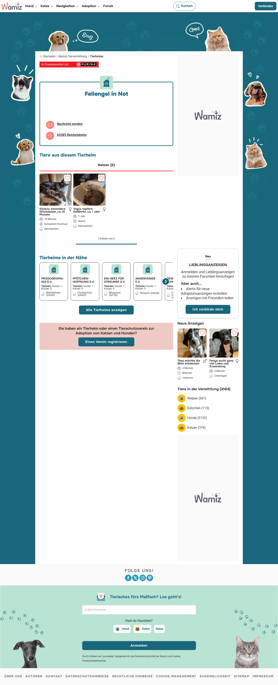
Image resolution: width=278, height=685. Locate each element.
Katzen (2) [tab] (106, 165)
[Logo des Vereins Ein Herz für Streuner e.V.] (116, 269)
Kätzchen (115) (198, 408)
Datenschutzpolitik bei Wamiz (151, 656)
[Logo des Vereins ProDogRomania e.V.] (53, 269)
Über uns (13, 676)
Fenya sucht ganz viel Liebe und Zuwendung (221, 363)
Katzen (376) (196, 427)
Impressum (263, 676)
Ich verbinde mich (208, 309)
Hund (125, 629)
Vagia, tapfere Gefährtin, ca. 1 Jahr (86, 210)
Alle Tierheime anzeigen (106, 310)
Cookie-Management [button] (176, 676)
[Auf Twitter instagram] (142, 578)
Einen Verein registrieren (106, 342)
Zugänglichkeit (215, 676)
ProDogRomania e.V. (52, 280)
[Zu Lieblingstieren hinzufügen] (67, 178)
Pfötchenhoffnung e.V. (84, 280)
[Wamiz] (12, 6)
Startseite (49, 56)
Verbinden (265, 6)
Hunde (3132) (197, 418)
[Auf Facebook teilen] (128, 578)
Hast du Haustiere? (139, 621)
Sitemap (242, 676)
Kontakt (54, 676)
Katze (146, 629)
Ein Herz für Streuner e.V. (114, 280)
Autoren (34, 676)
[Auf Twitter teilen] (135, 578)
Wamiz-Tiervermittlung (72, 56)
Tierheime (96, 56)
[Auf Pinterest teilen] (150, 578)
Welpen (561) (196, 398)
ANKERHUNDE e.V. (145, 280)
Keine (159, 629)
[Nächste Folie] (165, 281)
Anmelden (138, 645)
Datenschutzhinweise (87, 676)
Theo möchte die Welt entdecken (188, 362)
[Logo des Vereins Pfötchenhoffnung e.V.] (85, 269)
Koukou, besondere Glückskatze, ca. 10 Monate (52, 211)
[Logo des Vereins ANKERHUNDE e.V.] (147, 269)
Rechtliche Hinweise (132, 676)
